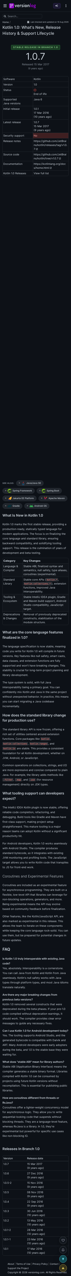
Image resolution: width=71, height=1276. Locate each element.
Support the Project (18, 1268)
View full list (41, 173)
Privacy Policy (40, 1263)
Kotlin (7, 27)
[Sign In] (57, 5)
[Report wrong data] (63, 1268)
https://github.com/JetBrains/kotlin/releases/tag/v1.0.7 (50, 145)
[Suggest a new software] (63, 1259)
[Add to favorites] (63, 1240)
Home (5, 22)
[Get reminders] (63, 1250)
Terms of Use (23, 1263)
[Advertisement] (35, 329)
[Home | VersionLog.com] (22, 5)
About (11, 1263)
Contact (54, 1263)
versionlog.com (36, 1272)
